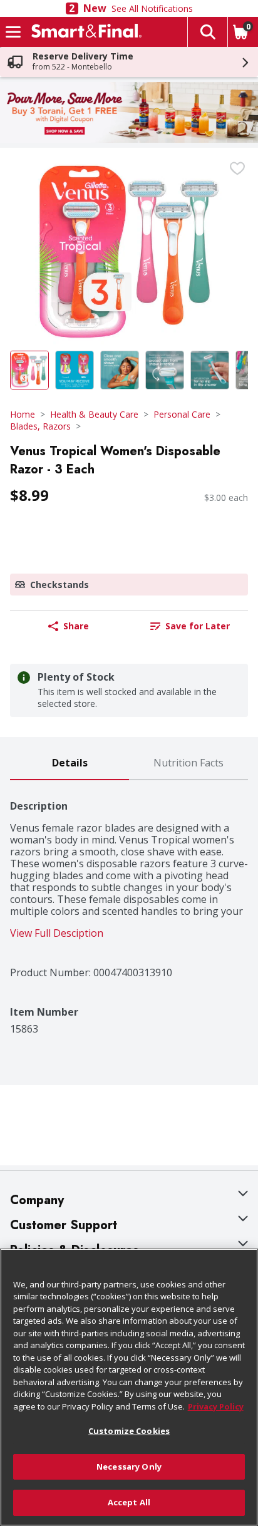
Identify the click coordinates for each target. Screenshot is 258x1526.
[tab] (69, 763)
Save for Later (197, 626)
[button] (207, 32)
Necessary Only (129, 1466)
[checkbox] (237, 168)
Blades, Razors (40, 426)
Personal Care (181, 414)
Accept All (129, 1502)
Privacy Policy (216, 1406)
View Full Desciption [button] (56, 933)
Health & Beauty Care (94, 414)
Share (76, 626)
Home (22, 414)
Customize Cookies (129, 1430)
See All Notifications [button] (152, 8)
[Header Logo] (84, 32)
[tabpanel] (129, 907)
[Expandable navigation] (13, 32)
